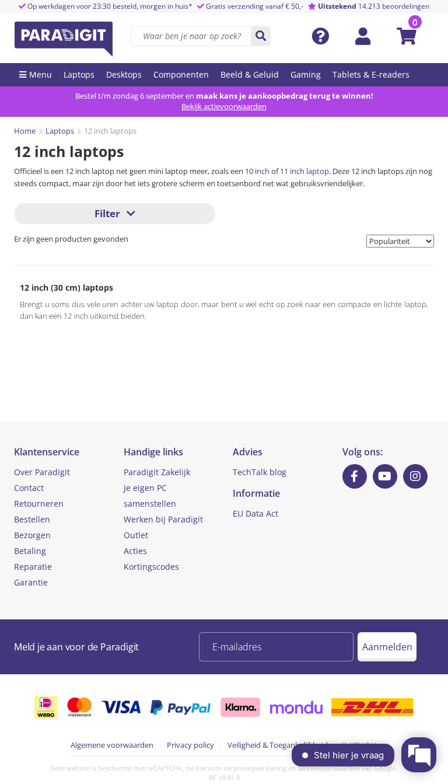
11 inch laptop (304, 171)
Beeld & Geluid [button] (249, 74)
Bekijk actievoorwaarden (224, 106)
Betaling (30, 550)
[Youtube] (385, 476)
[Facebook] (354, 476)
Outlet (136, 535)
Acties (135, 550)
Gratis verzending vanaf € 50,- (254, 6)
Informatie (256, 493)
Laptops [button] (79, 74)
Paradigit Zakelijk (157, 472)
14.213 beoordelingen (373, 6)
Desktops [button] (124, 74)
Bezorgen (32, 535)
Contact (29, 487)
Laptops (60, 131)
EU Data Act (255, 513)
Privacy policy (190, 745)
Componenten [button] (181, 74)
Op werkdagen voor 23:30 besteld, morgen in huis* (109, 6)
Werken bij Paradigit (163, 519)
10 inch (257, 171)
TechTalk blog (259, 472)
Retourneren (39, 503)
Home (25, 131)
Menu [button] (40, 74)
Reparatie (33, 566)
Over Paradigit (42, 472)
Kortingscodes (151, 566)
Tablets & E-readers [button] (371, 74)
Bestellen (32, 519)
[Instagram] (415, 476)
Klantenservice (46, 451)
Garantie (31, 582)
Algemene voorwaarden (112, 745)
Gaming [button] (305, 74)
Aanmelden (387, 646)
